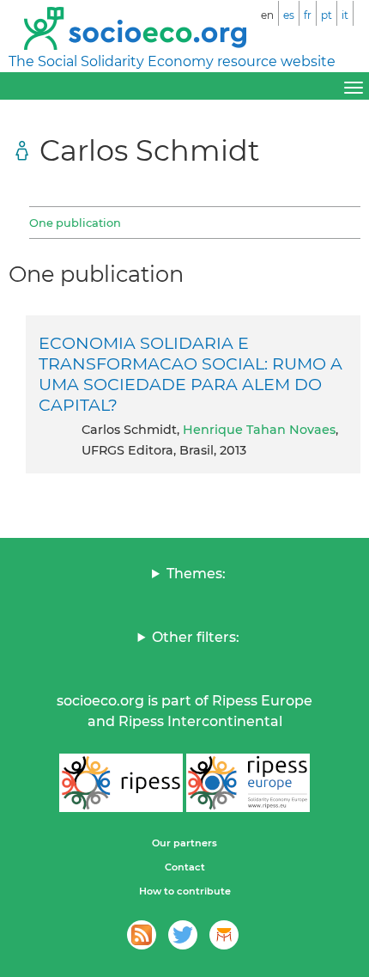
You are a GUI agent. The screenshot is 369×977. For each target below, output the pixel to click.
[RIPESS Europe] (248, 783)
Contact (185, 867)
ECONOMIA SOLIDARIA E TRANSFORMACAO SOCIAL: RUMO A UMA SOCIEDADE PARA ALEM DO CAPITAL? (190, 374)
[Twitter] (182, 935)
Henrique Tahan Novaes (259, 429)
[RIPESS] (121, 783)
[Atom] (141, 935)
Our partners (184, 843)
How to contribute (185, 891)
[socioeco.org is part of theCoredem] (224, 935)
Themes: (196, 573)
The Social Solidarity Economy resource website (172, 61)
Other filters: (195, 637)
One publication (75, 222)
